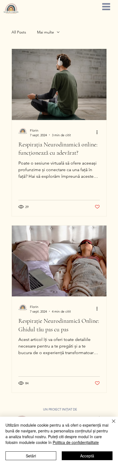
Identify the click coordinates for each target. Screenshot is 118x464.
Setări (31, 456)
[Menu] (106, 6)
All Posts (19, 32)
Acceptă (87, 456)
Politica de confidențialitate (76, 442)
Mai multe (45, 32)
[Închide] (110, 424)
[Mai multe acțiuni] (99, 132)
